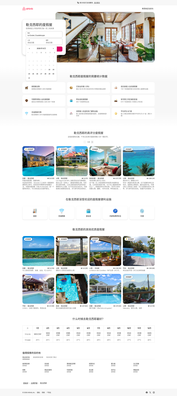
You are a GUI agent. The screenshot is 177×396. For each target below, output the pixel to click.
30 (53, 74)
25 (33, 74)
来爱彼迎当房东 (147, 9)
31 (29, 78)
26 (37, 74)
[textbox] (34, 42)
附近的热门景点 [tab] (51, 357)
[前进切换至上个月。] (29, 48)
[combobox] (44, 35)
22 (49, 69)
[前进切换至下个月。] (53, 48)
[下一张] (92, 142)
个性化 (49, 392)
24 (29, 74)
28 (45, 74)
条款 (43, 392)
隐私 (38, 392)
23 (53, 69)
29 (49, 74)
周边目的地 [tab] (26, 357)
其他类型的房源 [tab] (38, 357)
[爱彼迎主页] (27, 8)
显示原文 (97, 3)
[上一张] (84, 142)
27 (41, 74)
